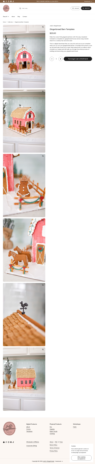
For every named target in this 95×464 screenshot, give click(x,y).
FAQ (56, 442)
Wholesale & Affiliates (32, 442)
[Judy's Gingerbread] (6, 8)
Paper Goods (53, 431)
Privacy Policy (54, 451)
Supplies (52, 429)
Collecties (10, 22)
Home (4, 22)
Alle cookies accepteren (81, 458)
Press (61, 442)
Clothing (52, 433)
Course (28, 429)
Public (75, 427)
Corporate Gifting (31, 446)
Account (77, 8)
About (51, 442)
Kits (51, 427)
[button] (86, 8)
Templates (29, 431)
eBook (28, 427)
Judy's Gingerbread (48, 461)
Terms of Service (54, 448)
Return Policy (53, 445)
